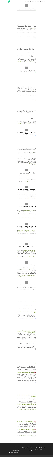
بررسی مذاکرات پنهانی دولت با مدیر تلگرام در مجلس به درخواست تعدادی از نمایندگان (26, 227)
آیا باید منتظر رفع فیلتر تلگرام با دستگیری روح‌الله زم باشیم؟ (26, 132)
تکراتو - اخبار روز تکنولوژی (33, 211)
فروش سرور (29, 450)
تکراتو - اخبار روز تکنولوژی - (26, 175)
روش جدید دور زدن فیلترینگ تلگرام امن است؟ (26, 8)
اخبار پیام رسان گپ (30, 287)
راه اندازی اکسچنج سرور (30, 448)
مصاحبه (19, 287)
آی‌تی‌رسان (33, 28)
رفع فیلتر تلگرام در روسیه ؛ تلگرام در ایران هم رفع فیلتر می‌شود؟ (26, 265)
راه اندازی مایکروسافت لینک (25, 448)
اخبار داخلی (28, 173)
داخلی (28, 134)
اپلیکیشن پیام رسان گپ (33, 301)
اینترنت (27, 173)
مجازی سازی (28, 447)
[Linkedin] (39, 456)
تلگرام (29, 134)
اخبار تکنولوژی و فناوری (19, 61)
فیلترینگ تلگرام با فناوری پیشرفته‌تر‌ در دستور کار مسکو (26, 247)
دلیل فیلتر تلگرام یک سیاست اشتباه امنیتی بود (26, 172)
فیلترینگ (26, 9)
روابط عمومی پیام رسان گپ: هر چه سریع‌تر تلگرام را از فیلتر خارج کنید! (26, 285)
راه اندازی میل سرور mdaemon (24, 447)
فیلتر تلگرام (34, 150)
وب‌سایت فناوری (34, 436)
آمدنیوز (31, 134)
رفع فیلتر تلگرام (26, 134)
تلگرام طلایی (32, 431)
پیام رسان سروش (30, 311)
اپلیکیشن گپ (28, 287)
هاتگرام (35, 431)
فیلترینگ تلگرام (24, 9)
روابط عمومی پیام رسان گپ (25, 287)
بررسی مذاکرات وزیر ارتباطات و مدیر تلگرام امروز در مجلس (26, 207)
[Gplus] (38, 456)
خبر (30, 9)
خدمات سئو (31, 449)
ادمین (19, 9)
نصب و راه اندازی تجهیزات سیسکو (27, 449)
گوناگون (22, 9)
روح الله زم (24, 134)
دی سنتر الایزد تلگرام (28, 9)
